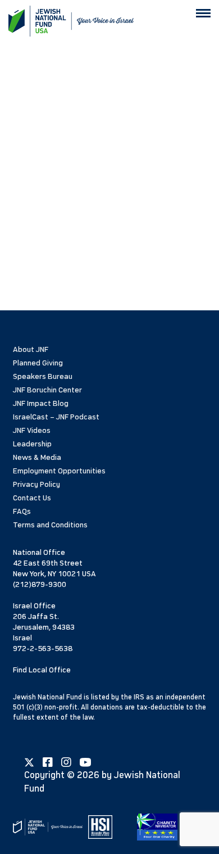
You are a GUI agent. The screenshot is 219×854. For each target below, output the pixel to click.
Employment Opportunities (59, 471)
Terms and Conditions (50, 525)
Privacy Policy (36, 484)
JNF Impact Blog (41, 403)
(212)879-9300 (39, 584)
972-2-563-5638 (42, 648)
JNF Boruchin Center (47, 390)
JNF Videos (32, 430)
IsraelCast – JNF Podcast (56, 417)
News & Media (37, 457)
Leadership (32, 444)
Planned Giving (38, 363)
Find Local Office (42, 670)
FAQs (22, 511)
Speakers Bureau (42, 376)
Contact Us (32, 498)
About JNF (30, 349)
